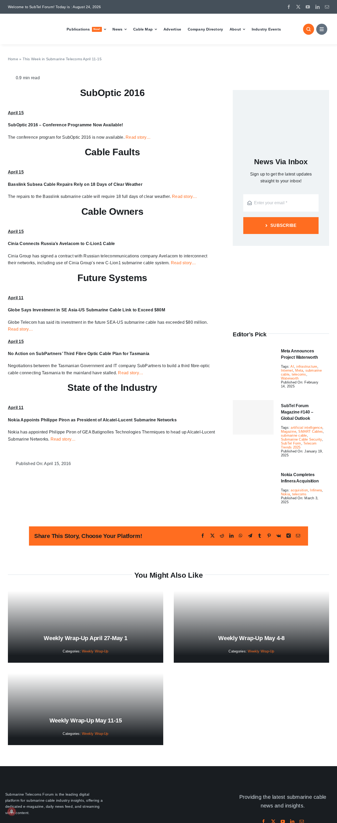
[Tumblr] (259, 535)
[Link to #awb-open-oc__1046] (308, 29)
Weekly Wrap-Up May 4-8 (251, 638)
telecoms (299, 374)
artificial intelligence (306, 428)
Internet (287, 370)
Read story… (138, 137)
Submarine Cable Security (301, 439)
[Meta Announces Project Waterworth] (253, 348)
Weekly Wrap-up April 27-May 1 (85, 638)
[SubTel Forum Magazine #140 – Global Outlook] (253, 417)
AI (292, 366)
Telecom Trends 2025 (299, 445)
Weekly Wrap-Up (95, 651)
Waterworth (290, 378)
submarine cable (294, 435)
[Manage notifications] (11, 811)
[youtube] (308, 7)
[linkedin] (317, 7)
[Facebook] (202, 535)
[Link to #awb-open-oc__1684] (321, 29)
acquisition (299, 490)
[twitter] (298, 7)
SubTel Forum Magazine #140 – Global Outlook (297, 412)
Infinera (316, 490)
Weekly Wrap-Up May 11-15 (85, 720)
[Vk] (279, 535)
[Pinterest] (269, 535)
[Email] (298, 535)
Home (13, 59)
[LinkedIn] (231, 535)
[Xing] (288, 535)
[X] (212, 535)
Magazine (288, 431)
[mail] (327, 7)
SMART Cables (310, 431)
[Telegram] (250, 535)
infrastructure (306, 366)
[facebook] (289, 7)
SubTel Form (291, 443)
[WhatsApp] (240, 535)
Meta (299, 370)
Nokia (285, 494)
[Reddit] (222, 535)
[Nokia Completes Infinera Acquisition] (253, 472)
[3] (168, 789)
